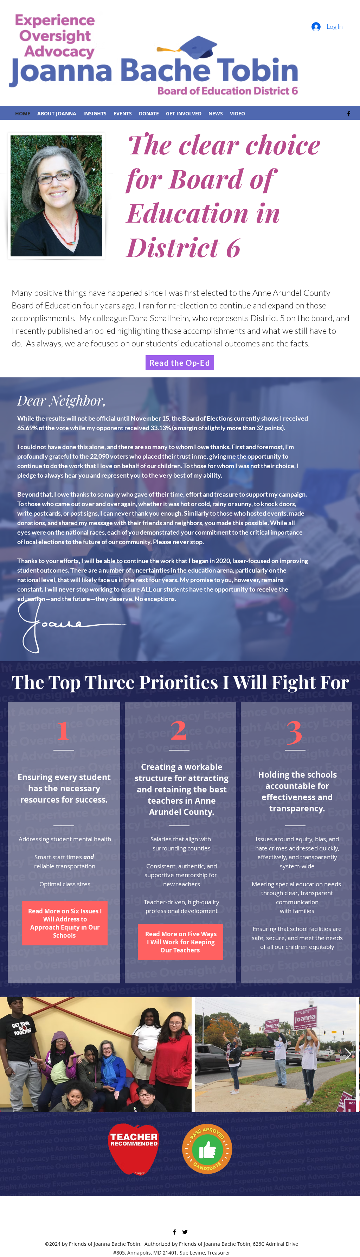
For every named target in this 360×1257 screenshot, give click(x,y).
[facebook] (348, 113)
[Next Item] (348, 1054)
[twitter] (184, 1232)
